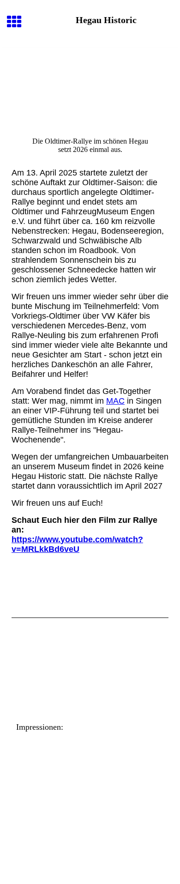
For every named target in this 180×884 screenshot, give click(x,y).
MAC (115, 401)
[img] (90, 86)
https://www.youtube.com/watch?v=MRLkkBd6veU (77, 544)
